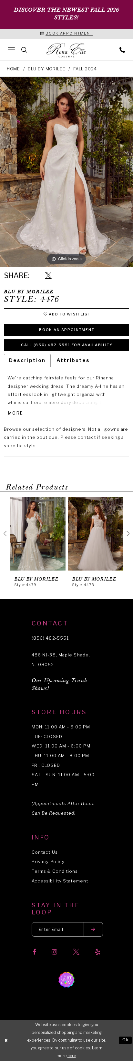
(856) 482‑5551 (50, 638)
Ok (125, 1040)
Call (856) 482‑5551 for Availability (67, 345)
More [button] (15, 413)
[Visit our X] (76, 952)
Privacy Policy (48, 861)
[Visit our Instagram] (54, 952)
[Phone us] (122, 50)
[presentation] (38, 534)
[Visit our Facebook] (34, 952)
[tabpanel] (66, 172)
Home (13, 68)
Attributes (73, 360)
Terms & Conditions (55, 871)
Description (27, 360)
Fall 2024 (85, 68)
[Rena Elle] (66, 50)
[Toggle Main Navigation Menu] (11, 50)
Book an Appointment (67, 329)
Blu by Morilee (47, 68)
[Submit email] (93, 929)
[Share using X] (48, 276)
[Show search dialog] (24, 50)
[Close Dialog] (6, 1040)
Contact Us (45, 852)
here (71, 1055)
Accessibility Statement (60, 880)
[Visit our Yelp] (97, 952)
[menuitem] (11, 50)
